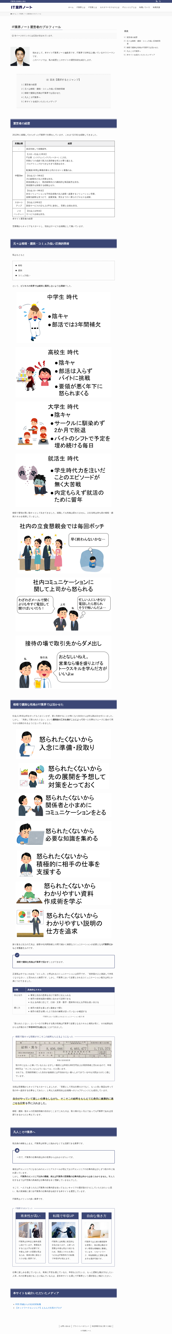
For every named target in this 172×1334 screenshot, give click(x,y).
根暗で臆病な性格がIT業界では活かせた (43, 93)
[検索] (160, 1)
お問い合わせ (65, 1326)
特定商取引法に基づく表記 (102, 1326)
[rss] (156, 1)
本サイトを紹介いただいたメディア (41, 101)
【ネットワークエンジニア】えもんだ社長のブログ (38, 1308)
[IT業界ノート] (21, 7)
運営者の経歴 (31, 85)
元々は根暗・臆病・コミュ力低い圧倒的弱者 (45, 89)
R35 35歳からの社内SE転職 (28, 1304)
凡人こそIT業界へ (32, 97)
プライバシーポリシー (81, 1326)
